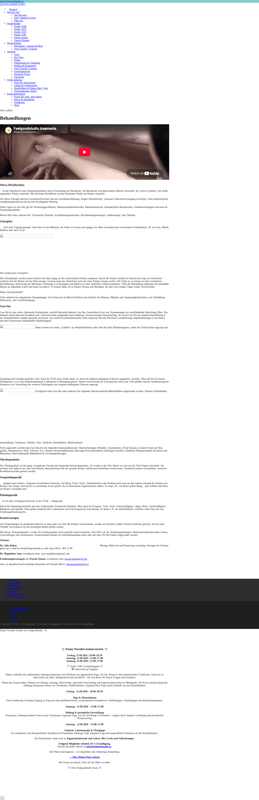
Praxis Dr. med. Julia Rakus (28, 96)
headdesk (55, 624)
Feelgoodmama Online (25, 91)
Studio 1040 (20, 26)
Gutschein (19, 77)
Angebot (11, 51)
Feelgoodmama (14, 80)
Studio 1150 (20, 32)
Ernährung (19, 102)
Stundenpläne (13, 23)
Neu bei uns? (13, 12)
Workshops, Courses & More (28, 46)
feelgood (30, 624)
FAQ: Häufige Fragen (25, 18)
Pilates (17, 60)
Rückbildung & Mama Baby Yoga (31, 88)
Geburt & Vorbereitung (25, 85)
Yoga (16, 54)
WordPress (88, 624)
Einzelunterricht (22, 71)
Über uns (18, 20)
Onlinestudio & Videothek (27, 63)
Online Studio (21, 37)
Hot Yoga (18, 57)
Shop (16, 105)
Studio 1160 (20, 34)
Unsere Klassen (21, 40)
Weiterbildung (14, 43)
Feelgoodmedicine (16, 94)
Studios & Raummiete (25, 65)
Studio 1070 (20, 29)
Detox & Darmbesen (24, 99)
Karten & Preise (22, 74)
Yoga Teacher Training (25, 49)
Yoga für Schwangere (25, 82)
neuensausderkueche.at (77, 564)
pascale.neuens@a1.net (75, 559)
